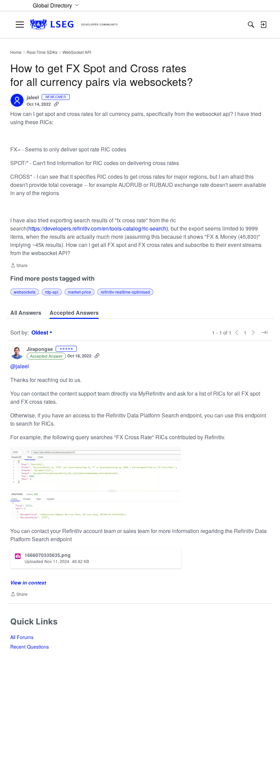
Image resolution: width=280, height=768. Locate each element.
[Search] (251, 24)
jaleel (33, 97)
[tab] (25, 313)
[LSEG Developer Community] (74, 24)
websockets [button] (25, 292)
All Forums (21, 637)
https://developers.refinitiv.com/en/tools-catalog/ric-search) (98, 228)
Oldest (40, 332)
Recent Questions (29, 646)
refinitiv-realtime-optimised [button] (125, 292)
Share (19, 265)
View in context (28, 582)
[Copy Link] (56, 104)
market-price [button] (79, 292)
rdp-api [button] (51, 292)
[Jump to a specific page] (264, 332)
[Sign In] (263, 24)
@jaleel (19, 366)
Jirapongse (40, 349)
